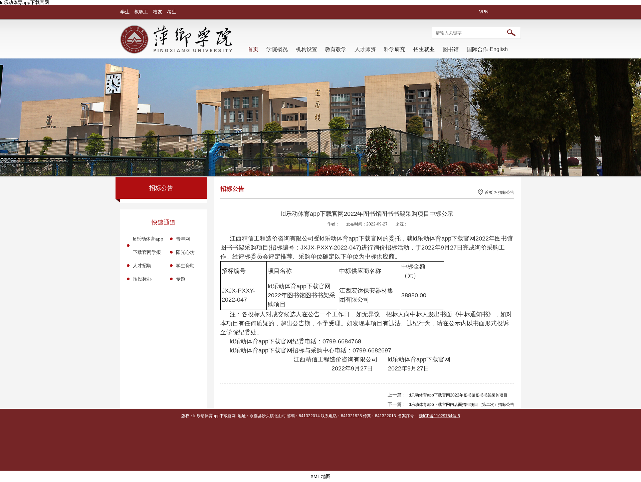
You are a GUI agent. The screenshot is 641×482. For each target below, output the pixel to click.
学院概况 (277, 49)
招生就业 (424, 49)
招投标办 (142, 279)
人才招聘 (142, 265)
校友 (157, 11)
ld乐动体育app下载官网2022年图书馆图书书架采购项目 (457, 395)
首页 (253, 49)
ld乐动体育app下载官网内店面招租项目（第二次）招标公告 (461, 404)
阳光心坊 (185, 252)
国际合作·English (487, 49)
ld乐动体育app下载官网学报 (148, 245)
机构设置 (306, 49)
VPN (483, 11)
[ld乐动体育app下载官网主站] (176, 52)
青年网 (183, 239)
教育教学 (336, 49)
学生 (125, 11)
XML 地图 (320, 476)
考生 (171, 11)
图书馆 (451, 49)
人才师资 (365, 49)
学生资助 (185, 265)
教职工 (141, 11)
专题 (180, 279)
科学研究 (394, 49)
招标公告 (506, 192)
